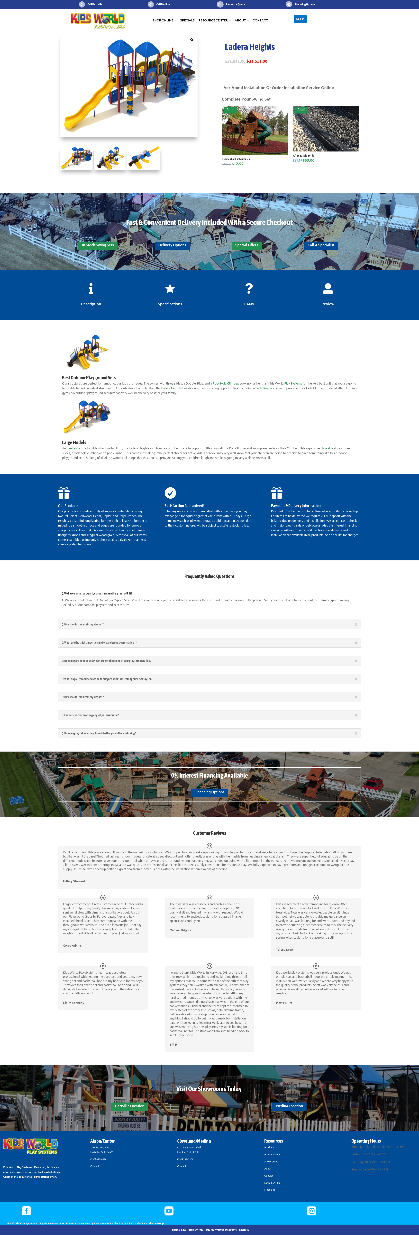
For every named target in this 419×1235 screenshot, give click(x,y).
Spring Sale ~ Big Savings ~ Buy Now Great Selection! (204, 1230)
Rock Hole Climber (225, 383)
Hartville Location (129, 1106)
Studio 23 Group (154, 1224)
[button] (192, 40)
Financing (269, 1190)
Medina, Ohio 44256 (188, 1152)
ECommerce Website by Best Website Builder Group (96, 1224)
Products (269, 1148)
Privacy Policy (272, 1155)
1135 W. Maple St (99, 1148)
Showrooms (271, 1162)
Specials (187, 20)
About (240, 20)
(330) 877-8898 (98, 1160)
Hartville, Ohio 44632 (101, 1152)
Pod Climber (263, 388)
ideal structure (76, 448)
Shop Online (162, 20)
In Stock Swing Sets (98, 245)
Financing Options (209, 792)
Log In (300, 19)
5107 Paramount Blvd (189, 1148)
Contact (260, 20)
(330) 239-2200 (185, 1160)
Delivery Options (172, 245)
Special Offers (246, 245)
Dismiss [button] (244, 1230)
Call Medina (163, 4)
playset (325, 448)
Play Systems (293, 383)
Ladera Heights (171, 388)
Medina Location (289, 1106)
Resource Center (213, 20)
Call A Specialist (321, 245)
